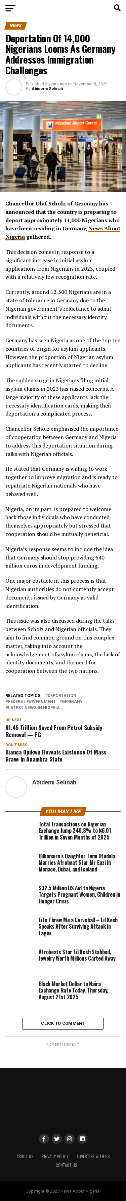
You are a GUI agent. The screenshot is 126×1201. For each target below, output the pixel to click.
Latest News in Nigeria (34, 708)
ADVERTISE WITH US (93, 1156)
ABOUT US (25, 1156)
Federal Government (32, 702)
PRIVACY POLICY (55, 1156)
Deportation (62, 696)
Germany (72, 702)
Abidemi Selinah (47, 88)
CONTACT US (66, 1165)
